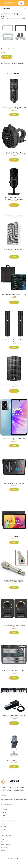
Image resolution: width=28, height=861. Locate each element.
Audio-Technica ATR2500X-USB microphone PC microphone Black (14, 108)
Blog (2, 839)
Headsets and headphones (8, 821)
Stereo (15, 49)
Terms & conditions (6, 844)
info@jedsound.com (6, 804)
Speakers (10, 49)
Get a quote (21, 3)
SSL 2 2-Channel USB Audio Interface (14, 483)
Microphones (4, 823)
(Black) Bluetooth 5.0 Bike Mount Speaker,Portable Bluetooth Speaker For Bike (14, 153)
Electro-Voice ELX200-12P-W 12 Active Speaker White (14, 250)
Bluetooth (3, 812)
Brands (3, 815)
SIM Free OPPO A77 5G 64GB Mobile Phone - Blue (14, 439)
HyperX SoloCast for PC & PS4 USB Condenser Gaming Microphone (14, 198)
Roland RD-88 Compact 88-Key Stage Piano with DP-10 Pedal (14, 716)
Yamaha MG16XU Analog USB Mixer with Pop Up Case (14, 295)
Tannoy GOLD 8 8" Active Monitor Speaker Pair (14, 626)
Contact (3, 842)
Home (2, 18)
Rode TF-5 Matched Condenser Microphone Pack (14, 340)
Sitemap (3, 850)
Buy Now (6, 56)
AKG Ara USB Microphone (14, 761)
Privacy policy (4, 847)
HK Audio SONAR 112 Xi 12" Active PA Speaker (14, 385)
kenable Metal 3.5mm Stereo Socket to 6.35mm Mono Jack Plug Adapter (14, 580)
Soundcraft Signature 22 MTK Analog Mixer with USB (14, 671)
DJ (2, 818)
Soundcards (4, 826)
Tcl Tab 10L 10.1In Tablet (14, 536)
